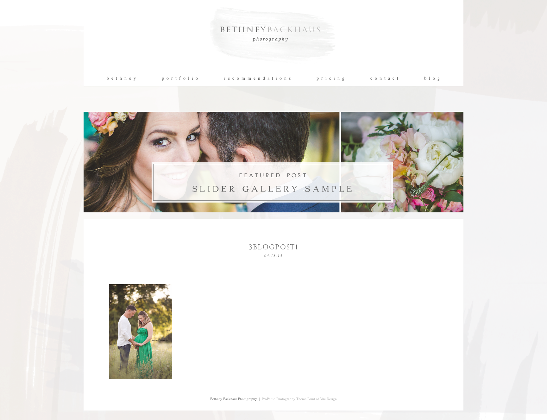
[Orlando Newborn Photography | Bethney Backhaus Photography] (273, 68)
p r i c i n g (331, 78)
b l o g (432, 78)
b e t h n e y (121, 78)
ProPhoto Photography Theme (284, 398)
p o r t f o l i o (180, 78)
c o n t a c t (384, 78)
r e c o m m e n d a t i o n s (257, 78)
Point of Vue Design (322, 398)
